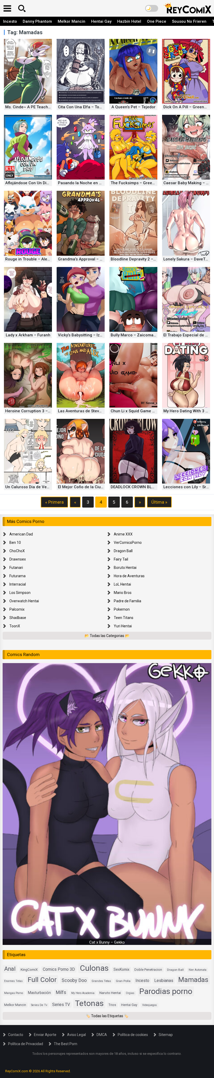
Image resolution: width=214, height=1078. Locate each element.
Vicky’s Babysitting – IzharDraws (87, 335)
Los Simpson (20, 593)
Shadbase (17, 618)
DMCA (102, 1035)
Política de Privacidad (25, 1044)
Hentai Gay (101, 21)
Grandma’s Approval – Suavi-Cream (90, 259)
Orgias (130, 993)
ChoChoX (17, 551)
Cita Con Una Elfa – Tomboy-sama (89, 107)
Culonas (94, 968)
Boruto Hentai (125, 567)
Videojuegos (149, 1005)
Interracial (17, 584)
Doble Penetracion (148, 970)
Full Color (42, 979)
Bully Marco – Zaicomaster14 (138, 335)
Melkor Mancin (71, 21)
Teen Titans (123, 618)
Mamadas (193, 980)
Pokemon (122, 609)
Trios (112, 1005)
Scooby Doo (74, 980)
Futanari (16, 567)
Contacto (15, 1035)
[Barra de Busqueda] (22, 8)
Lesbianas (163, 980)
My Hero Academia (82, 993)
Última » (159, 502)
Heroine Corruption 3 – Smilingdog (37, 411)
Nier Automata (197, 970)
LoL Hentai (122, 584)
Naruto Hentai (110, 993)
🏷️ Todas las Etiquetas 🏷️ (107, 1016)
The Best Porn (65, 1044)
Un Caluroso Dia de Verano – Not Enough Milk (47, 487)
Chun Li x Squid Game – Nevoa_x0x (143, 411)
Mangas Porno (13, 993)
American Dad (21, 534)
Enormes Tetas (13, 981)
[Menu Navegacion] (7, 8)
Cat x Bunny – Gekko (107, 942)
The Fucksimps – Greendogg (137, 183)
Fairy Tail (121, 559)
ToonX (14, 626)
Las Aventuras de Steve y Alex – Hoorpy (94, 411)
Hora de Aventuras (129, 576)
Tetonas (89, 1003)
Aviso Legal (76, 1035)
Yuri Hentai (123, 626)
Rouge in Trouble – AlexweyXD (33, 259)
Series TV (61, 1004)
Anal (10, 969)
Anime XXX (123, 534)
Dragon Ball (123, 551)
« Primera (54, 502)
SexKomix (121, 969)
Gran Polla (123, 981)
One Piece (156, 21)
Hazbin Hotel (129, 21)
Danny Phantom (37, 21)
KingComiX (29, 969)
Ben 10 (15, 542)
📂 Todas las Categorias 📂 (107, 636)
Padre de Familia (127, 601)
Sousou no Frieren (189, 21)
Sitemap (166, 1035)
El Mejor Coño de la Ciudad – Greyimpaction (98, 487)
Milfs (61, 992)
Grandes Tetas (101, 981)
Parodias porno (165, 991)
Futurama (17, 576)
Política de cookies (133, 1035)
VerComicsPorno (128, 542)
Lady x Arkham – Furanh (28, 335)
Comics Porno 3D (59, 969)
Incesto (10, 21)
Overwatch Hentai (24, 601)
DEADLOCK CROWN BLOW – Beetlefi (143, 487)
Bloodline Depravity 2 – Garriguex (142, 259)
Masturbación (39, 993)
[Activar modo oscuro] (151, 8)
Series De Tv (39, 1005)
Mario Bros (123, 593)
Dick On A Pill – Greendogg (188, 107)
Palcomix (17, 609)
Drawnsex (17, 559)
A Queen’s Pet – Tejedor (133, 107)
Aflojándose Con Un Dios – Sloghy (36, 183)
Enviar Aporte (45, 1035)
